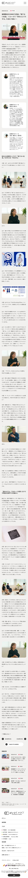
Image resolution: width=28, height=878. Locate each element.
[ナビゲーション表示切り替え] (25, 3)
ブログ (7, 802)
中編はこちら (6, 734)
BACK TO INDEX (14, 744)
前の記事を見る (8, 738)
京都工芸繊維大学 (10, 52)
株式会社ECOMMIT (11, 48)
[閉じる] (27, 870)
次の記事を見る (20, 738)
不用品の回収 (6, 500)
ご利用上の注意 (15, 860)
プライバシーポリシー (6, 860)
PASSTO (17, 46)
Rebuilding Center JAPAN (13, 677)
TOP (3, 802)
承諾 (14, 875)
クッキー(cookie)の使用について (14, 872)
